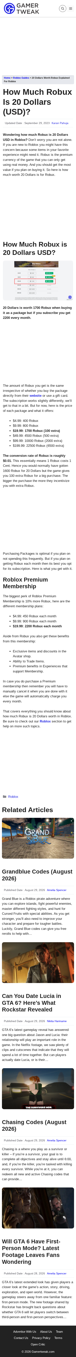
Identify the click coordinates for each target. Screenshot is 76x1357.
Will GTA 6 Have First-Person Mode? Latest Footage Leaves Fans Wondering (31, 1251)
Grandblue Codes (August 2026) (37, 875)
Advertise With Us (24, 1331)
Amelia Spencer (56, 890)
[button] (62, 8)
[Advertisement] (38, 44)
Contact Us (21, 1338)
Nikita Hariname (57, 1021)
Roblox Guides (21, 78)
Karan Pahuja (60, 123)
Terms (58, 1338)
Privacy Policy (41, 1338)
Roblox (13, 797)
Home (7, 78)
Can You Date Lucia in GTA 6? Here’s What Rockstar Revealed (31, 1003)
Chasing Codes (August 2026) (34, 1125)
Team (59, 1331)
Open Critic (38, 1344)
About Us (46, 1331)
